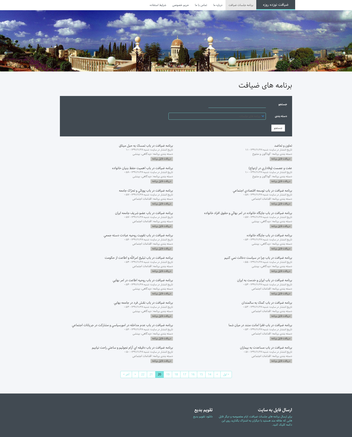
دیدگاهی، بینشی (142, 154)
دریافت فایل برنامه (280, 159)
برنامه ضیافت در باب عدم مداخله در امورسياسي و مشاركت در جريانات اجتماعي (122, 325)
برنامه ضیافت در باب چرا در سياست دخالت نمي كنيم (258, 258)
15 (200, 374)
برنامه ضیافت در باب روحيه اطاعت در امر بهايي (143, 280)
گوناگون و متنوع (261, 154)
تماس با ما (201, 5)
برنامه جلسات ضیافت (241, 5)
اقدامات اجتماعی (261, 198)
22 (141, 374)
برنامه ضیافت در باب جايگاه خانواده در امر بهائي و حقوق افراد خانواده (248, 213)
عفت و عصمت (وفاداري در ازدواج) (270, 168)
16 (192, 374)
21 (150, 374)
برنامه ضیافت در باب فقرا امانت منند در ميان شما (260, 325)
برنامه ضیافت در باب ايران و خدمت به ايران (264, 280)
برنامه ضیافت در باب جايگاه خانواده (269, 235)
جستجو (282, 104)
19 (166, 374)
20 (158, 375)
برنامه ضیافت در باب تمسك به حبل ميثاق (146, 145)
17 (183, 374)
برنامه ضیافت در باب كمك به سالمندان (267, 302)
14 (208, 374)
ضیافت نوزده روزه (275, 4)
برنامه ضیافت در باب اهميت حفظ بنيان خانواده (142, 168)
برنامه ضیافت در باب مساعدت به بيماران (266, 347)
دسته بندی (281, 116)
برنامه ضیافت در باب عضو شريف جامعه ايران (144, 213)
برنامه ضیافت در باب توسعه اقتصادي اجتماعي (262, 190)
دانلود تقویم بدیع (203, 416)
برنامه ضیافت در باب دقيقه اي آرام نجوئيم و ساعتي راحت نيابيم (132, 347)
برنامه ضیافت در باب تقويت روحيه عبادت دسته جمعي (138, 235)
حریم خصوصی (180, 5)
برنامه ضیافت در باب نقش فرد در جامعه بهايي (143, 302)
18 (175, 374)
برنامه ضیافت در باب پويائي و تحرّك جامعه (146, 190)
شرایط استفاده (158, 5)
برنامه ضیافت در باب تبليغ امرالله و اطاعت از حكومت (139, 258)
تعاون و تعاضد (283, 145)
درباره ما (217, 5)
